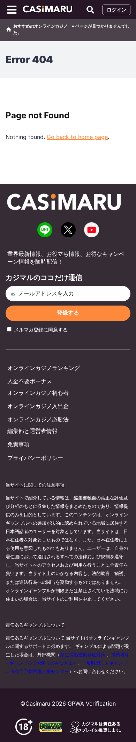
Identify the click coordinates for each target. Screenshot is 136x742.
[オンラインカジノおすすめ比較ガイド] (49, 10)
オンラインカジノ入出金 (38, 406)
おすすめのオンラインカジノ (40, 26)
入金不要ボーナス (29, 381)
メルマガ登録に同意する (40, 329)
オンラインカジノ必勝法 (38, 419)
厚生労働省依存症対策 (82, 654)
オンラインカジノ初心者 (38, 392)
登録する (68, 313)
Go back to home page (77, 136)
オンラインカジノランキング (43, 367)
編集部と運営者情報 (32, 430)
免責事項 (18, 444)
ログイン (116, 9)
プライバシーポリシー (35, 457)
